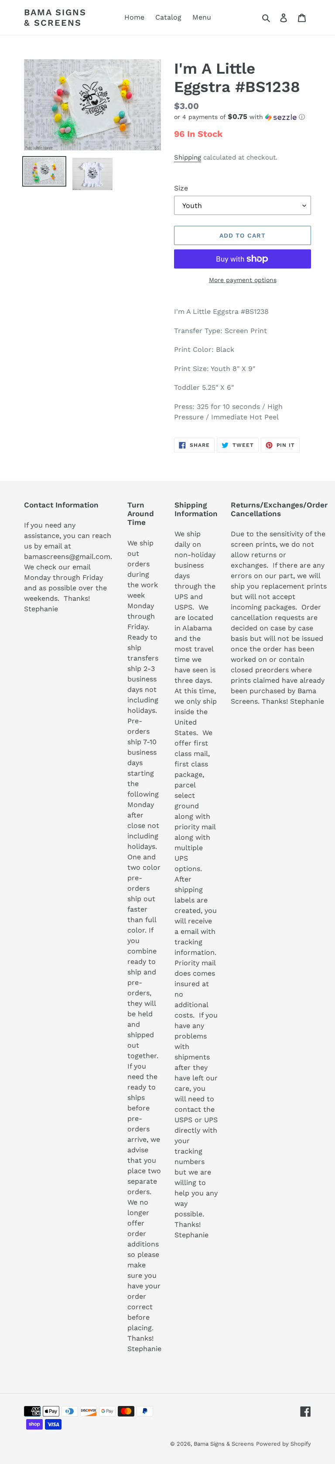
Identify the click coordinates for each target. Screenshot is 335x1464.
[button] (239, 116)
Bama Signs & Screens (55, 17)
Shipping (187, 157)
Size (181, 188)
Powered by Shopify (283, 1443)
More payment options (243, 279)
